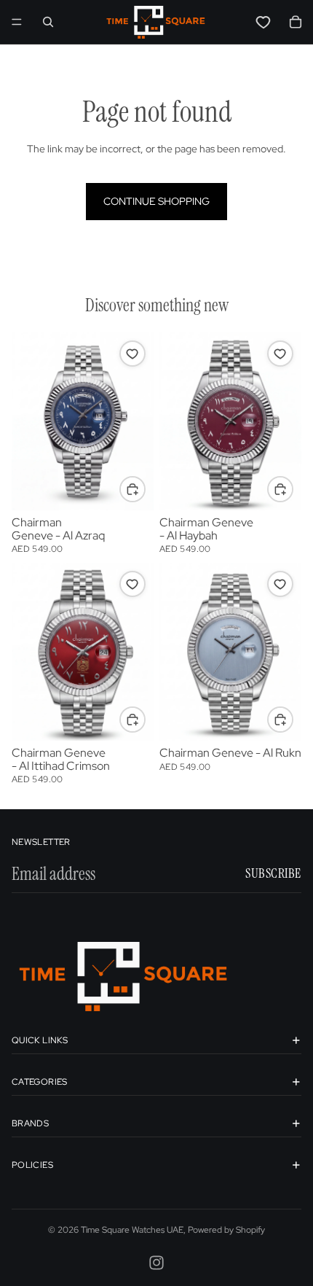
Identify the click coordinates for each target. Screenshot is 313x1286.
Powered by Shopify (226, 1230)
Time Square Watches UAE (132, 1230)
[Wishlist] (263, 22)
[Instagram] (156, 1262)
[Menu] (16, 22)
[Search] (48, 22)
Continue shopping (156, 201)
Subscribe (273, 873)
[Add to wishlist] (132, 353)
